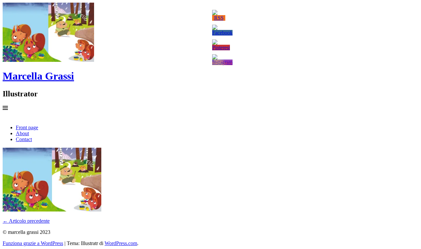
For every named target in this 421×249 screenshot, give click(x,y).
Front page (27, 127)
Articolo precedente (26, 221)
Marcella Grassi (38, 76)
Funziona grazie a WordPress (33, 243)
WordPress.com (121, 243)
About (22, 133)
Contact (24, 139)
